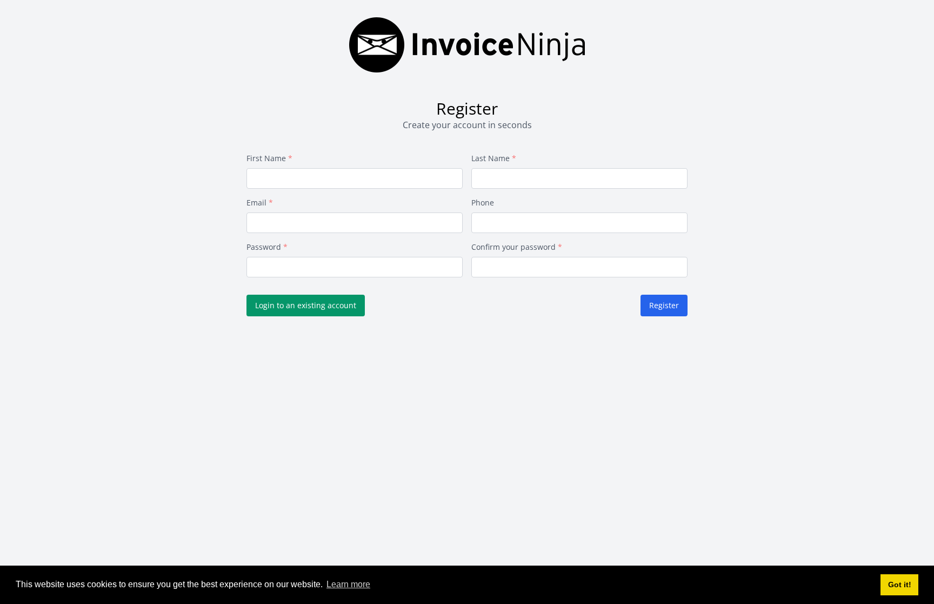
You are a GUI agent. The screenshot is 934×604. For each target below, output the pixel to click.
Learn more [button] (348, 584)
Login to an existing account (305, 305)
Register (664, 305)
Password (263, 247)
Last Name (490, 158)
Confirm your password (513, 247)
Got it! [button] (899, 584)
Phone (482, 202)
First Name (266, 158)
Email (256, 202)
